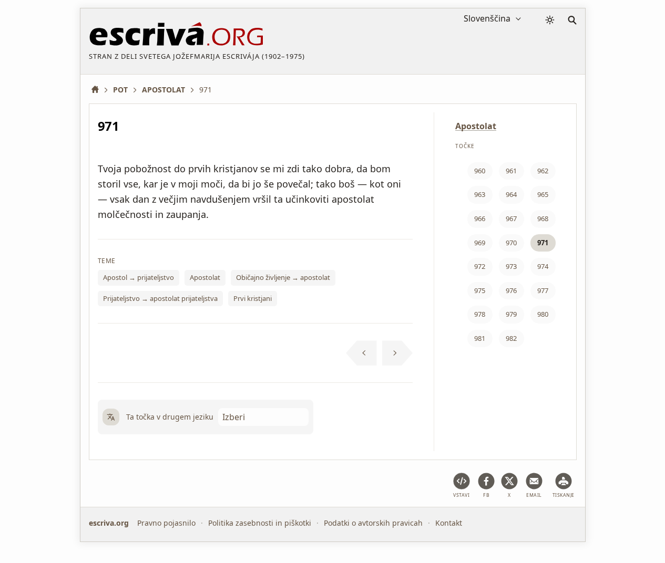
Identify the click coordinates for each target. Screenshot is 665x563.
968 (542, 218)
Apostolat (205, 277)
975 (479, 290)
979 (511, 314)
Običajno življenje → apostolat (283, 277)
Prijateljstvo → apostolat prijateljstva (160, 298)
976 (511, 290)
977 (542, 290)
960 (479, 170)
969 (479, 242)
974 (542, 266)
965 (542, 194)
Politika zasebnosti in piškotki (259, 523)
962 (542, 170)
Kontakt (448, 523)
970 (511, 242)
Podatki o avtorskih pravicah (373, 523)
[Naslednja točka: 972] (397, 353)
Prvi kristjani (252, 298)
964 (511, 194)
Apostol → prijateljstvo (138, 277)
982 (511, 338)
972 (479, 266)
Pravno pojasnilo (166, 523)
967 (511, 218)
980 (542, 314)
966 (479, 218)
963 (479, 194)
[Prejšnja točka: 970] (361, 353)
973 (511, 266)
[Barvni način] (550, 20)
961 (511, 170)
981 (479, 338)
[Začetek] (99, 90)
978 (479, 314)
